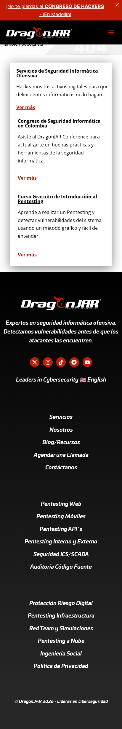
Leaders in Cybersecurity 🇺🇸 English (61, 380)
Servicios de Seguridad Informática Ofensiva (57, 73)
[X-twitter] (34, 362)
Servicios (61, 417)
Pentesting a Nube (61, 641)
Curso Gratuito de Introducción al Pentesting (57, 199)
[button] (111, 32)
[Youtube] (87, 362)
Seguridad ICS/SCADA (61, 554)
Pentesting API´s (61, 529)
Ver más (25, 107)
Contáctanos (61, 467)
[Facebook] (74, 362)
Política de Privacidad (61, 666)
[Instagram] (47, 362)
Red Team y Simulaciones (61, 628)
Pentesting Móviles (61, 516)
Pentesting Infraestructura (61, 616)
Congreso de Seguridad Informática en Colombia (59, 123)
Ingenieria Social (61, 654)
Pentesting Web (61, 504)
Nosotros (61, 430)
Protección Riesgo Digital (61, 603)
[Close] (117, 4)
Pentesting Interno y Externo (61, 542)
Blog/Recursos (61, 442)
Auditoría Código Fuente (61, 567)
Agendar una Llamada (61, 455)
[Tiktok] (61, 362)
